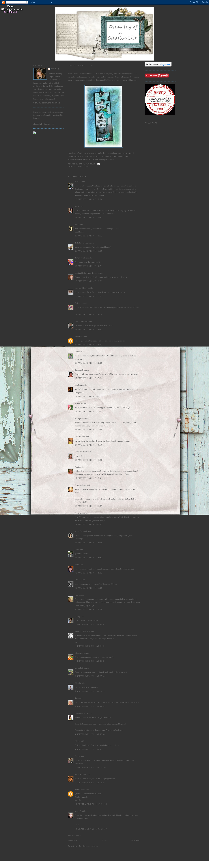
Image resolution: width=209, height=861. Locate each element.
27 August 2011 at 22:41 (89, 478)
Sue (76, 698)
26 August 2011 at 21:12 (89, 329)
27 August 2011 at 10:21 (89, 411)
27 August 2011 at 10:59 (89, 429)
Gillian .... (79, 303)
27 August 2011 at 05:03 (89, 396)
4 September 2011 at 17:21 (90, 661)
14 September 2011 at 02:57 (91, 828)
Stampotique (82, 167)
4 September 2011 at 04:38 (90, 646)
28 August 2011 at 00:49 (89, 506)
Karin (77, 564)
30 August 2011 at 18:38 (89, 609)
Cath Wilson (80, 436)
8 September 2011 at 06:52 (90, 782)
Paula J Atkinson (82, 321)
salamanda (79, 652)
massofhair (79, 668)
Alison (77, 741)
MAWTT (89, 159)
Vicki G (78, 811)
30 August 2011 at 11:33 (89, 572)
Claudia (78, 683)
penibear (78, 384)
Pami (77, 466)
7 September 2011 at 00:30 (90, 767)
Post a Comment (74, 835)
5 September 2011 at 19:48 (90, 706)
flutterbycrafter (81, 257)
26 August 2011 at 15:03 (89, 235)
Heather (78, 181)
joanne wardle (80, 403)
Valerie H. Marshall (83, 631)
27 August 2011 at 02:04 (89, 378)
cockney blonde (81, 288)
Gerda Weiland (81, 451)
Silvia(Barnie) (80, 774)
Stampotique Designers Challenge (98, 80)
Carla (77, 549)
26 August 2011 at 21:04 (89, 314)
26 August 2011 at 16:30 (89, 250)
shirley (77, 616)
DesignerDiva (80, 485)
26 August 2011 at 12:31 (89, 217)
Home (104, 840)
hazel (77, 224)
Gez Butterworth (81, 713)
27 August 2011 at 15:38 (89, 460)
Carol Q (55, 69)
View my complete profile (46, 103)
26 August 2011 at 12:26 (89, 199)
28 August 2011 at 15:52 (89, 557)
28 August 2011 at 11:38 (89, 542)
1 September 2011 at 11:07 (90, 624)
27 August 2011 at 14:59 (89, 444)
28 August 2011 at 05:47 (89, 524)
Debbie (78, 756)
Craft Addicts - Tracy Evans (86, 272)
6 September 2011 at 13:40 (90, 734)
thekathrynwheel (82, 242)
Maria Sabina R (81, 531)
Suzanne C (79, 370)
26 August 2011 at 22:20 (89, 362)
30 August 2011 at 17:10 (89, 587)
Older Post (135, 840)
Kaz (76, 351)
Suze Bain (79, 336)
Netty (77, 206)
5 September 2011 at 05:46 (90, 676)
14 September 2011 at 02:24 (91, 804)
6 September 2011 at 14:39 (90, 749)
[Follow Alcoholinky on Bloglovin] (158, 65)
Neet (76, 594)
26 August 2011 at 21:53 (89, 344)
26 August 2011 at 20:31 (89, 296)
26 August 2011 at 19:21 (89, 266)
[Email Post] (98, 164)
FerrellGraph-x (81, 789)
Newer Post (72, 840)
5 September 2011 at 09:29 (90, 691)
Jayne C (78, 579)
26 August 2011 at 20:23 (89, 281)
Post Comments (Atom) (88, 846)
